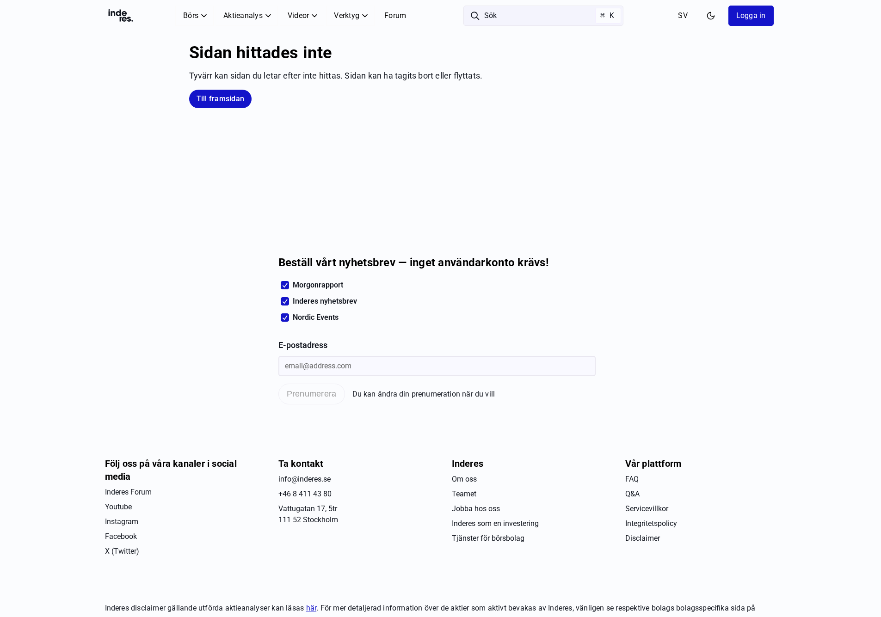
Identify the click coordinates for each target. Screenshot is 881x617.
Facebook (121, 536)
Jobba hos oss (476, 508)
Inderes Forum (128, 492)
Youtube (118, 506)
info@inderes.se (304, 479)
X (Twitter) (122, 551)
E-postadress (302, 345)
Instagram (121, 521)
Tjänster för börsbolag (488, 538)
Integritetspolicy (651, 523)
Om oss (464, 479)
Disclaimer (642, 538)
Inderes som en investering (495, 523)
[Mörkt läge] (711, 16)
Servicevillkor (646, 508)
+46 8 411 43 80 (305, 493)
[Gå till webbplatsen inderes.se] (121, 15)
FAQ (632, 479)
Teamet (464, 493)
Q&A (632, 493)
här (311, 608)
